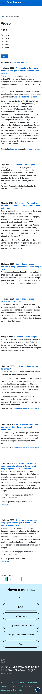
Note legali (32, 682)
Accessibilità (27, 686)
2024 (7, 41)
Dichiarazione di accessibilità (12, 689)
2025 (7, 38)
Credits (21, 682)
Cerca (4, 56)
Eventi (21, 606)
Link (12, 682)
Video (21, 643)
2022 (7, 47)
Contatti (4, 686)
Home (3, 16)
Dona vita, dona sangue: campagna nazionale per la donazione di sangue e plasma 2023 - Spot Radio (19, 466)
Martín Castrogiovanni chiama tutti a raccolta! (18, 300)
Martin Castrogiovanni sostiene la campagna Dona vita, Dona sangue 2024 (21, 266)
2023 (7, 44)
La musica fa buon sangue (25, 336)
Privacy (14, 686)
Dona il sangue (20, 62)
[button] (37, 689)
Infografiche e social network (21, 634)
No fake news (21, 615)
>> (20, 579)
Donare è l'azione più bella (27, 164)
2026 (7, 35)
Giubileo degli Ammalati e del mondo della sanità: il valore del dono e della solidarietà (20, 205)
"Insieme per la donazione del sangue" (19, 367)
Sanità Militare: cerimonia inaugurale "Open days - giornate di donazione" (19, 427)
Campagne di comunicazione (21, 625)
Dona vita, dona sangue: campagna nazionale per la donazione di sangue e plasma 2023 (19, 523)
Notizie (21, 597)
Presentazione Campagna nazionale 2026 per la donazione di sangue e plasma (20, 71)
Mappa (4, 682)
